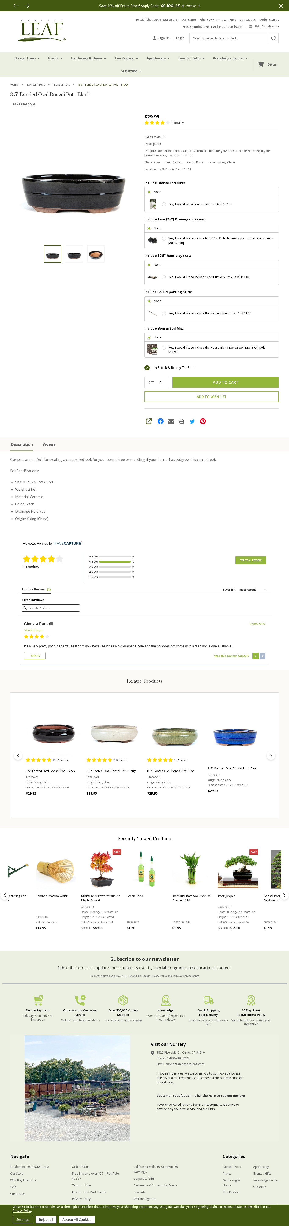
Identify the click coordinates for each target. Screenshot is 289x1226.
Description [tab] (22, 444)
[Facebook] (161, 421)
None (157, 192)
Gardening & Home (86, 58)
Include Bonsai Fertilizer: (165, 182)
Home (14, 85)
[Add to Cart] (23, 937)
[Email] (171, 421)
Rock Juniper (64, 896)
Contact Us (248, 20)
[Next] (27, 5)
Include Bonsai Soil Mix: (164, 328)
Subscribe (129, 71)
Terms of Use (81, 1185)
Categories (234, 1156)
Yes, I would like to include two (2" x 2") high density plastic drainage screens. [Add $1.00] (221, 240)
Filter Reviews (33, 600)
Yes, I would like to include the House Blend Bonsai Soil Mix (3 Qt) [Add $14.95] (217, 349)
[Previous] (16, 5)
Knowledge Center (228, 58)
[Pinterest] (203, 421)
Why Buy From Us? (212, 20)
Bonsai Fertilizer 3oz (161, 896)
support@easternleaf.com (185, 1064)
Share (35, 655)
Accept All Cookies (76, 1219)
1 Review (177, 122)
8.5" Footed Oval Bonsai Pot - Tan (170, 771)
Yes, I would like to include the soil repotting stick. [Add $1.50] (210, 313)
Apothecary (156, 58)
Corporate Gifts (144, 1178)
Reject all (46, 1219)
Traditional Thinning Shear (256, 896)
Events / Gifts (189, 58)
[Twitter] (192, 421)
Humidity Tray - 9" (205, 896)
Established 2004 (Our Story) (157, 20)
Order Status (269, 20)
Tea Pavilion (124, 58)
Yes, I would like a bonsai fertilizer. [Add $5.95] (199, 204)
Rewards (139, 1192)
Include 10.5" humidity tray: (167, 255)
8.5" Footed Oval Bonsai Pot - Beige (111, 771)
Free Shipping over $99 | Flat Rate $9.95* (213, 27)
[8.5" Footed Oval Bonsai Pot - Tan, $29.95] (174, 729)
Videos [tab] (49, 444)
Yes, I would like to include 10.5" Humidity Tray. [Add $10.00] (209, 277)
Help (233, 20)
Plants (53, 58)
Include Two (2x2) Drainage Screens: (174, 219)
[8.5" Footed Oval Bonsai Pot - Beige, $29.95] (114, 729)
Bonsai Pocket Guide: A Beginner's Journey (117, 898)
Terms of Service (182, 975)
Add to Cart (225, 382)
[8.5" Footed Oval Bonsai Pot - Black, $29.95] (53, 729)
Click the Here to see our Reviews (220, 1096)
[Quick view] (71, 802)
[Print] (182, 421)
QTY (151, 382)
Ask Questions (24, 104)
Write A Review (250, 560)
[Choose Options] (69, 937)
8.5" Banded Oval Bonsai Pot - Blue (232, 768)
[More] (39, 58)
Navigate (19, 1156)
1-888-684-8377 (178, 1058)
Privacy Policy (159, 975)
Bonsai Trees (25, 58)
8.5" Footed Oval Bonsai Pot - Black (50, 771)
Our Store (189, 20)
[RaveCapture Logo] (67, 543)
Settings (22, 1219)
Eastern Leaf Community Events (155, 1185)
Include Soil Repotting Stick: (168, 292)
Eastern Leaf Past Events (89, 1192)
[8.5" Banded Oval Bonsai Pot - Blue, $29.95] (235, 729)
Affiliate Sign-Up (144, 1199)
